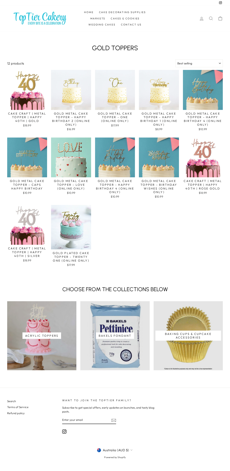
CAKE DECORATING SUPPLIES (122, 12)
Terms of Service (17, 407)
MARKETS (97, 18)
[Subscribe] (113, 420)
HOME (88, 12)
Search (11, 401)
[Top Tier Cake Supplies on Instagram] (64, 431)
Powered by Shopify (115, 457)
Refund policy (16, 413)
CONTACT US (131, 24)
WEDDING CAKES (101, 24)
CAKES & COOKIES (125, 18)
